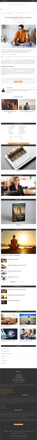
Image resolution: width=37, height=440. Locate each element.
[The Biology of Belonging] (4, 261)
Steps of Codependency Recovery (27, 111)
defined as (9, 68)
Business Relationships (22, 131)
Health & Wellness (11, 127)
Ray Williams (16, 20)
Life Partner (10, 133)
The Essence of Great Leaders (14, 300)
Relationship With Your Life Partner (7, 353)
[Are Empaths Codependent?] (9, 319)
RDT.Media (6, 431)
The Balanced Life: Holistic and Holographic (10, 255)
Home (2, 12)
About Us (11, 431)
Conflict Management (22, 127)
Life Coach (21, 431)
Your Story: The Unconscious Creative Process (17, 289)
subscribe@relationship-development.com (8, 390)
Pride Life (20, 134)
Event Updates (20, 136)
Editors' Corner (4, 363)
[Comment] (16, 22)
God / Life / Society (22, 132)
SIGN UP (20, 81)
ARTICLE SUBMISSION (18, 424)
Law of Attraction (11, 134)
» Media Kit (2, 405)
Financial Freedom (11, 132)
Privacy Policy (25, 435)
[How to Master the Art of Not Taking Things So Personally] (9, 104)
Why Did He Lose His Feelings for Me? (26, 340)
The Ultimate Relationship (9, 12)
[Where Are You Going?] (28, 319)
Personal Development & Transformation (21, 12)
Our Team (16, 431)
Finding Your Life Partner (5, 351)
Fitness (10, 130)
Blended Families (21, 129)
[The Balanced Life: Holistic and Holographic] (18, 242)
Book (32, 431)
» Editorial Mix (3, 406)
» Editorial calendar (4, 408)
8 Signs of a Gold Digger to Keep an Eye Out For (17, 265)
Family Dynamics (21, 128)
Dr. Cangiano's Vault (18, 286)
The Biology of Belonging (13, 259)
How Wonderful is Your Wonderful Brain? (8, 340)
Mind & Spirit (10, 129)
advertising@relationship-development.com (8, 392)
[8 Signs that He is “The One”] (4, 278)
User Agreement (21, 435)
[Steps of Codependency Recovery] (27, 104)
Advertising (27, 431)
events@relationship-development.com (7, 391)
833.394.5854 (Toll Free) (5, 393)
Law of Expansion (21, 133)
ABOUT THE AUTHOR (33, 87)
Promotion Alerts (13, 136)
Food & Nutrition (11, 128)
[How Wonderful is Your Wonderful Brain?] (9, 334)
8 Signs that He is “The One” (13, 276)
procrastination (8, 54)
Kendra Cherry (13, 62)
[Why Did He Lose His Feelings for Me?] (28, 334)
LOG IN (16, 81)
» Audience (2, 407)
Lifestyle (10, 131)
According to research (6, 56)
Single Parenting (21, 130)
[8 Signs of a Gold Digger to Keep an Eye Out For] (4, 267)
